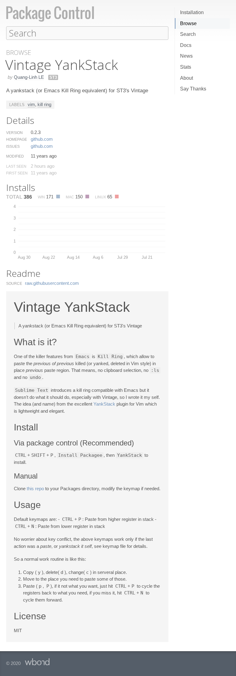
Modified (15, 156)
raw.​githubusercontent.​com (52, 283)
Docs (185, 45)
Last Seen (16, 166)
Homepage (16, 139)
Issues (13, 146)
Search (188, 34)
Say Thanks (193, 88)
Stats (185, 67)
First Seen (17, 173)
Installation (192, 12)
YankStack (104, 404)
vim (31, 104)
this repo (35, 488)
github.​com (42, 139)
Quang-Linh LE (29, 77)
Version (14, 133)
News (186, 56)
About (186, 78)
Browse (188, 23)
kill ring (44, 104)
